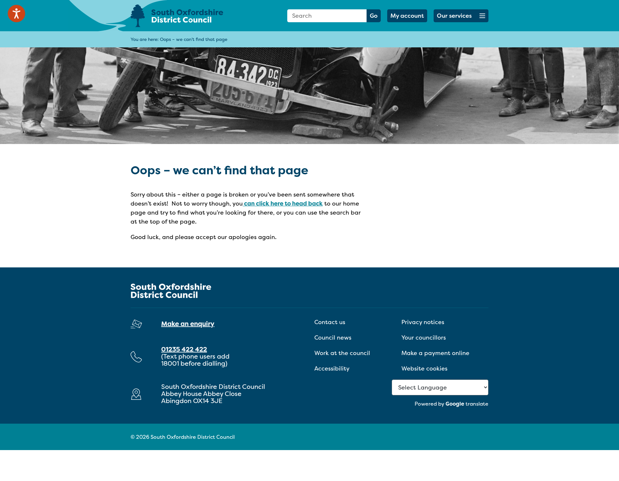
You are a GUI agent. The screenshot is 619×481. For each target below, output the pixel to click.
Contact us (329, 322)
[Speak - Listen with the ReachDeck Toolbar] (16, 13)
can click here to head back (283, 203)
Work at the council (342, 353)
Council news (332, 337)
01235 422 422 (184, 349)
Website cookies (424, 368)
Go (374, 16)
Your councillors (423, 337)
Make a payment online (435, 353)
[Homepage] (187, 15)
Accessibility (331, 368)
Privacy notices (422, 322)
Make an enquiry (187, 323)
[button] (461, 15)
